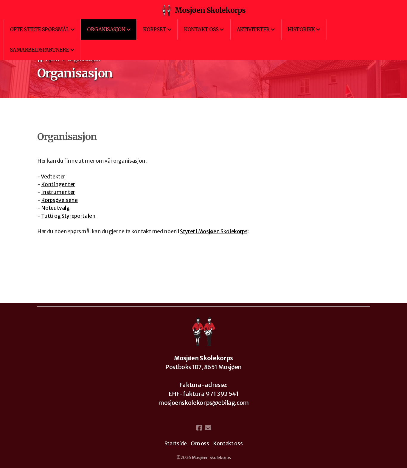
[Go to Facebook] (199, 427)
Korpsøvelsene (59, 200)
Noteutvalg (55, 208)
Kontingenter (58, 184)
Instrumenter (58, 192)
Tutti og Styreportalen (68, 216)
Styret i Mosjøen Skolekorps (214, 231)
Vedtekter (53, 176)
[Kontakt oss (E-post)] (208, 427)
